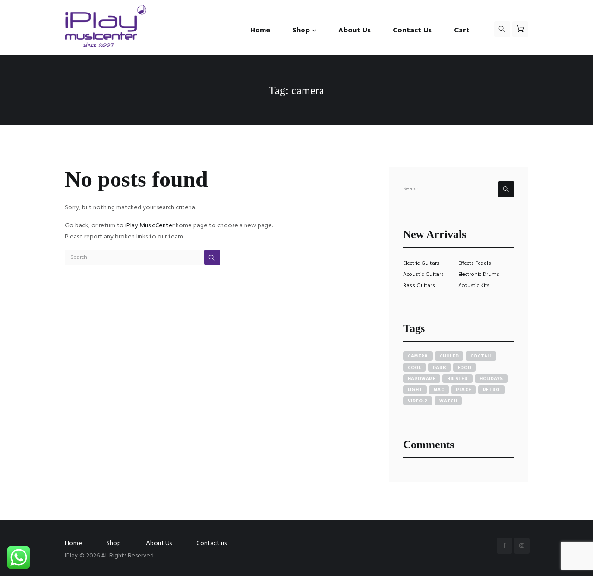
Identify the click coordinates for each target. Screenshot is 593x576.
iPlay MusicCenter (149, 225)
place (463, 390)
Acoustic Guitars (423, 274)
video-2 (418, 401)
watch (448, 401)
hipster (457, 378)
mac (439, 390)
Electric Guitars (421, 263)
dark (439, 367)
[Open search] (502, 29)
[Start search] (212, 257)
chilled (449, 356)
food (464, 367)
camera (418, 356)
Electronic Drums (478, 274)
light (415, 390)
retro (491, 390)
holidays (491, 378)
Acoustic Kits (474, 285)
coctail (481, 356)
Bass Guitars (419, 285)
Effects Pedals (474, 263)
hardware (421, 378)
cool (414, 367)
